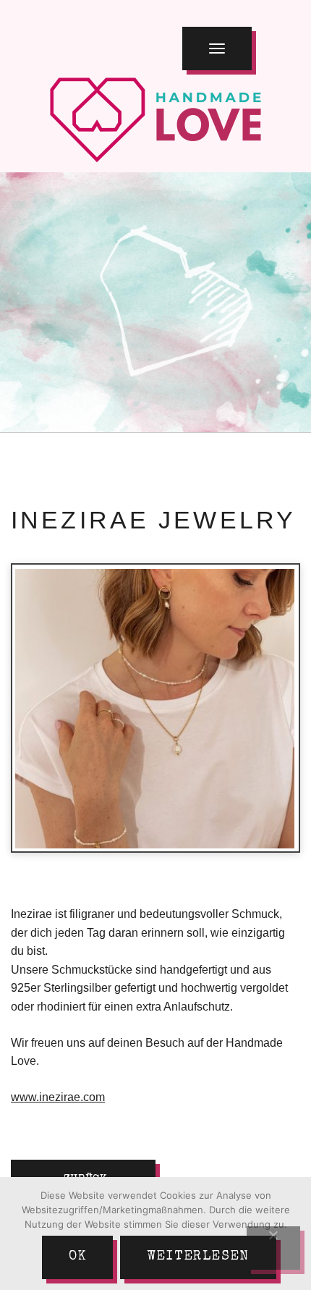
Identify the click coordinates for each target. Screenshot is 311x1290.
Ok (78, 1256)
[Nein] (273, 1248)
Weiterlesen (198, 1256)
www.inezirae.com (58, 1097)
